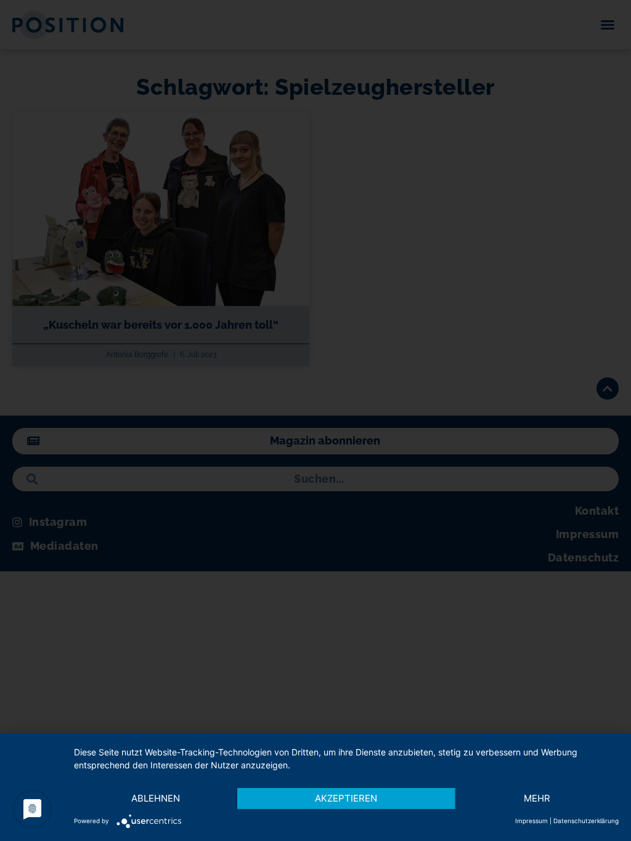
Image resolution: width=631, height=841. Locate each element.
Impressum (531, 820)
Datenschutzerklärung (586, 820)
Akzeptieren (346, 798)
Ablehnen (155, 798)
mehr (537, 798)
